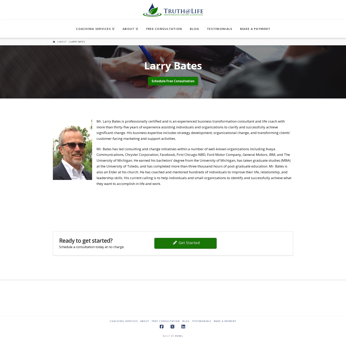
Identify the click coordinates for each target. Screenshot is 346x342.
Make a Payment (225, 321)
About (144, 321)
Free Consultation (166, 321)
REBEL (179, 336)
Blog (186, 321)
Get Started (189, 242)
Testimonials (201, 321)
